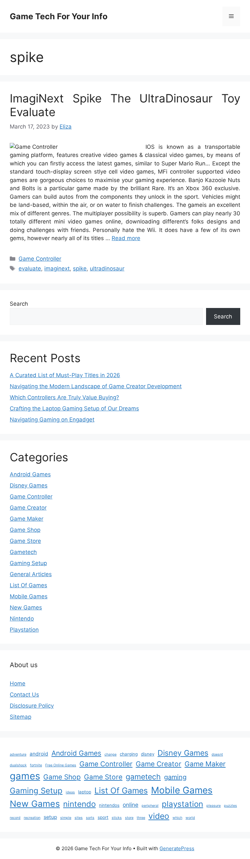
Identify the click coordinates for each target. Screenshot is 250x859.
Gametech (23, 552)
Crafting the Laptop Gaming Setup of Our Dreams (74, 408)
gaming (175, 777)
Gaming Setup (28, 563)
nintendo (79, 804)
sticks (117, 818)
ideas (70, 792)
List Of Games (28, 585)
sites (79, 818)
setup (50, 817)
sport (103, 817)
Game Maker (26, 518)
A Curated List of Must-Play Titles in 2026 (65, 375)
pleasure (213, 806)
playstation (182, 804)
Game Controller (40, 258)
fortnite (36, 765)
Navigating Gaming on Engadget (52, 419)
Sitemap (20, 716)
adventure (18, 754)
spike (80, 268)
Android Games (30, 474)
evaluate (30, 268)
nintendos (109, 805)
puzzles (230, 806)
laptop (84, 791)
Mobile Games (29, 596)
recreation (32, 818)
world (190, 818)
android (39, 754)
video (158, 816)
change (110, 754)
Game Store (25, 541)
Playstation (24, 629)
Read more (126, 238)
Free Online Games (60, 765)
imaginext (57, 268)
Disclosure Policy (32, 705)
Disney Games (29, 485)
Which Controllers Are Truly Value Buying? (64, 397)
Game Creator (28, 507)
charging (129, 754)
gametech (143, 776)
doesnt (217, 754)
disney (147, 754)
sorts (90, 818)
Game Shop (25, 530)
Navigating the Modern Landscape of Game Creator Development (96, 386)
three (141, 818)
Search (19, 303)
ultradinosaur (107, 268)
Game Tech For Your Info (58, 16)
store (129, 818)
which (177, 818)
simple (65, 818)
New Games (26, 607)
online (130, 804)
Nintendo (22, 618)
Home (17, 683)
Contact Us (24, 694)
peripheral (150, 806)
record (15, 818)
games (25, 776)
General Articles (31, 574)
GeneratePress (177, 848)
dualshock (18, 765)
